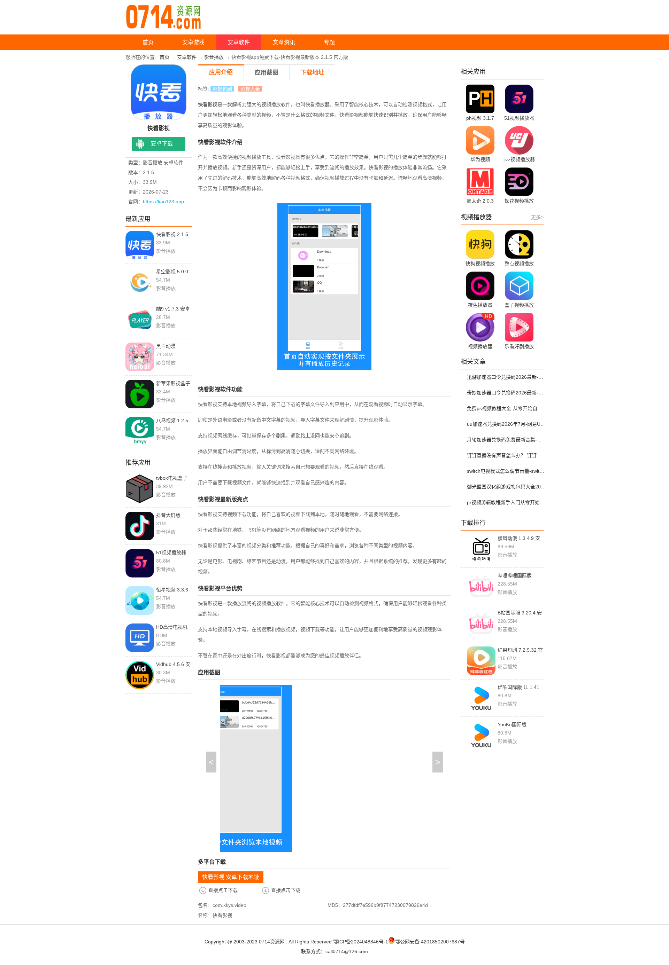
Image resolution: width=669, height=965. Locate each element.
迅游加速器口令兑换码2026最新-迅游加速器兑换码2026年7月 (506, 377)
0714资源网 (272, 941)
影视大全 (250, 89)
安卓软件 (239, 42)
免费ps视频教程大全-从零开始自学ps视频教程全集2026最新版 (506, 408)
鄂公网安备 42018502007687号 (430, 941)
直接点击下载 (223, 890)
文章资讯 (284, 42)
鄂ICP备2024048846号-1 (360, 941)
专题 (329, 42)
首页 (148, 42)
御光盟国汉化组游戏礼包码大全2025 (506, 486)
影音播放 (214, 57)
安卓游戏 (193, 42)
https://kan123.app (163, 201)
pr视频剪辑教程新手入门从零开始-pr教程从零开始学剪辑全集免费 (506, 502)
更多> (537, 217)
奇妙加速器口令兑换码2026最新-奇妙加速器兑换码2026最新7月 (506, 392)
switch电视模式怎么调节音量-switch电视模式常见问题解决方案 (506, 471)
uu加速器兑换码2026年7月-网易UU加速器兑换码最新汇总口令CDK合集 (506, 424)
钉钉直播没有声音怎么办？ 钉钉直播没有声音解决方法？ (506, 455)
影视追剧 (222, 89)
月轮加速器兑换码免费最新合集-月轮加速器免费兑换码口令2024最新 (506, 439)
